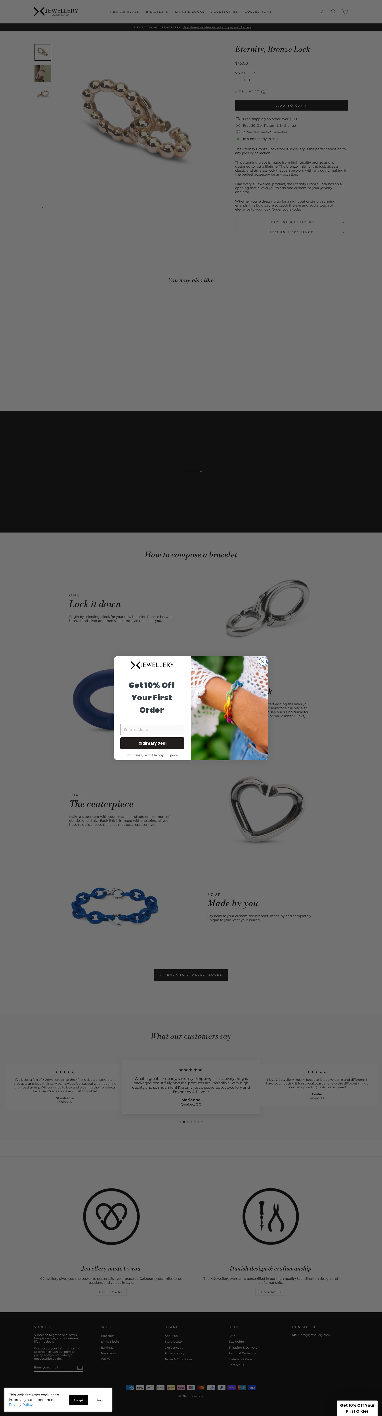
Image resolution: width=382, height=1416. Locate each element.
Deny (99, 1400)
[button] (357, 1408)
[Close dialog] (263, 661)
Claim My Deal (152, 743)
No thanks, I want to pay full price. (152, 755)
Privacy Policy (21, 1405)
